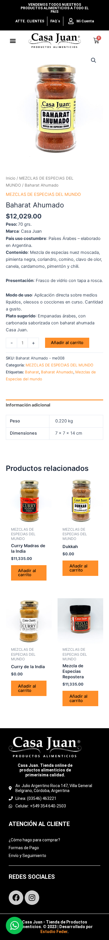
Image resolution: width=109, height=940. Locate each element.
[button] (13, 41)
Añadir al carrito (67, 342)
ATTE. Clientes (29, 21)
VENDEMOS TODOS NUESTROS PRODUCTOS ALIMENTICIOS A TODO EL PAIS (55, 8)
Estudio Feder (53, 931)
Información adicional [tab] (28, 405)
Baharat (32, 372)
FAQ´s (55, 21)
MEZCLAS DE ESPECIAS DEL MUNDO (43, 194)
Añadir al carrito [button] (27, 573)
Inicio (10, 178)
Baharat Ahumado (57, 372)
